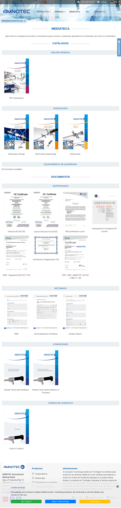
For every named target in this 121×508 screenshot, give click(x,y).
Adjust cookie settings (60, 501)
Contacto (103, 2)
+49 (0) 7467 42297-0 (87, 2)
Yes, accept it (26, 501)
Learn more (94, 501)
